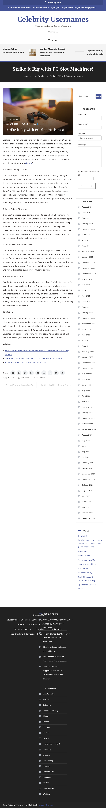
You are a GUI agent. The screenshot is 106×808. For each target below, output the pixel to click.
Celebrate (47, 705)
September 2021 (89, 429)
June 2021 (86, 446)
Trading (46, 783)
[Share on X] (19, 372)
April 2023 (86, 340)
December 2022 (88, 363)
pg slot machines (25, 378)
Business (46, 699)
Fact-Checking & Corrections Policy (26, 634)
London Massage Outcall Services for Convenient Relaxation (49, 52)
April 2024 (86, 301)
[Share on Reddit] (43, 372)
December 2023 (88, 318)
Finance (46, 733)
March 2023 (87, 346)
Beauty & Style (49, 694)
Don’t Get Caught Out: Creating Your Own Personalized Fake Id (57, 385)
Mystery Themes (46, 805)
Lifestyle (46, 755)
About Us (82, 551)
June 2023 (86, 329)
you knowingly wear (86, 7)
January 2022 (87, 413)
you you (56, 7)
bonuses (13, 378)
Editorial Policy (85, 573)
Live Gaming (13, 119)
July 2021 (86, 441)
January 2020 (87, 513)
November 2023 (88, 324)
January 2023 (87, 357)
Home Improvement (51, 744)
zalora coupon (41, 7)
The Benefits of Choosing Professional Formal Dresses (55, 659)
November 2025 (88, 229)
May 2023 (86, 335)
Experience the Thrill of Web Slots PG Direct (26, 362)
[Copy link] (62, 372)
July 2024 (86, 285)
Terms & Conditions (87, 564)
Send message (87, 186)
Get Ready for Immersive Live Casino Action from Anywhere (33, 358)
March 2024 (87, 307)
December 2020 (88, 474)
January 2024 (87, 313)
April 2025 (86, 240)
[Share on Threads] (56, 372)
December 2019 (88, 518)
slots (36, 378)
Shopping (47, 777)
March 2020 (87, 507)
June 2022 (86, 385)
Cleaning (46, 716)
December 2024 (88, 263)
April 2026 (86, 213)
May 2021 (85, 452)
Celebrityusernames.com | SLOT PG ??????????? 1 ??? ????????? (90, 543)
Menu (54, 40)
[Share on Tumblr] (50, 372)
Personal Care (49, 772)
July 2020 (86, 496)
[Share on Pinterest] (37, 372)
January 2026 (87, 224)
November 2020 (88, 479)
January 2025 (87, 257)
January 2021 (87, 468)
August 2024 (87, 279)
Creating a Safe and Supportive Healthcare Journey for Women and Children (53, 672)
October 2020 (87, 485)
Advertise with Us (86, 560)
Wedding (46, 794)
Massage (46, 766)
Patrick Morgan (29, 124)
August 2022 (87, 374)
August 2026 (87, 207)
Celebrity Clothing (50, 711)
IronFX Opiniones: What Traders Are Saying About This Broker (53, 623)
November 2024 (88, 268)
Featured (46, 727)
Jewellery (47, 749)
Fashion (46, 722)
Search (51, 32)
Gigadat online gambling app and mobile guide (54, 649)
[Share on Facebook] (12, 372)
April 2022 (86, 396)
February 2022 (88, 407)
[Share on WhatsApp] (31, 372)
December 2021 (88, 418)
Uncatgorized (48, 788)
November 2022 (88, 368)
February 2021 (87, 463)
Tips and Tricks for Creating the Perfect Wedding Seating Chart (21, 385)
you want (68, 7)
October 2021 (87, 424)
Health (46, 738)
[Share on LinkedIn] (25, 372)
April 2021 (86, 457)
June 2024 (86, 290)
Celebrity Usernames (53, 19)
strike (42, 378)
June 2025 (86, 235)
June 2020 (86, 502)
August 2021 (87, 435)
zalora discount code (20, 7)
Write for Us (84, 556)
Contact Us (83, 536)
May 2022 (86, 390)
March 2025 (87, 246)
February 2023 (88, 352)
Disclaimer (83, 568)
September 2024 (89, 274)
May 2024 (86, 296)
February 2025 (88, 251)
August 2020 (87, 491)
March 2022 (87, 402)
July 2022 (86, 379)
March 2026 (87, 218)
